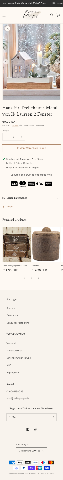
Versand (15, 125)
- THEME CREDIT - (31, 474)
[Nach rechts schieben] (57, 61)
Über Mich (12, 315)
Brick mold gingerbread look (14, 265)
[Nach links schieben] (5, 61)
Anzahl (5, 130)
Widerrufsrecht (14, 350)
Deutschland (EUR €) (29, 451)
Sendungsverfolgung (18, 322)
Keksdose (36, 265)
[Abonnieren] (53, 417)
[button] (4, 15)
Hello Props (19, 474)
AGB (8, 365)
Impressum (12, 372)
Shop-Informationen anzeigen (22, 167)
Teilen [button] (9, 206)
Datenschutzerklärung (18, 357)
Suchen (10, 308)
